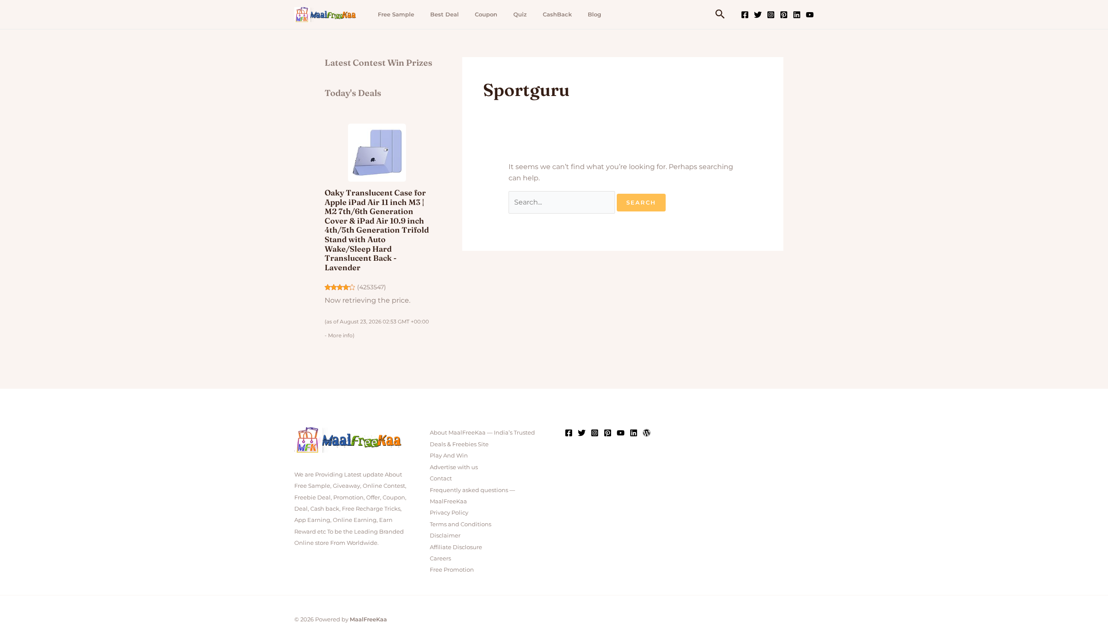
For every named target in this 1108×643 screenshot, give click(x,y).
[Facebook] (745, 15)
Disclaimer (445, 535)
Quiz (520, 14)
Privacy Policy (449, 512)
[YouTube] (810, 15)
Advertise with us (454, 467)
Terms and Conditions (460, 524)
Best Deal (444, 14)
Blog (594, 14)
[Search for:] (563, 202)
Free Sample (396, 14)
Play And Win (449, 455)
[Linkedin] (797, 15)
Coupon (486, 14)
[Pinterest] (784, 15)
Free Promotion (452, 569)
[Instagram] (771, 15)
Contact (441, 478)
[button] (720, 14)
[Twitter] (758, 15)
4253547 (371, 287)
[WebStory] (647, 433)
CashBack (557, 14)
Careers (440, 558)
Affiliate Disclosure (456, 547)
